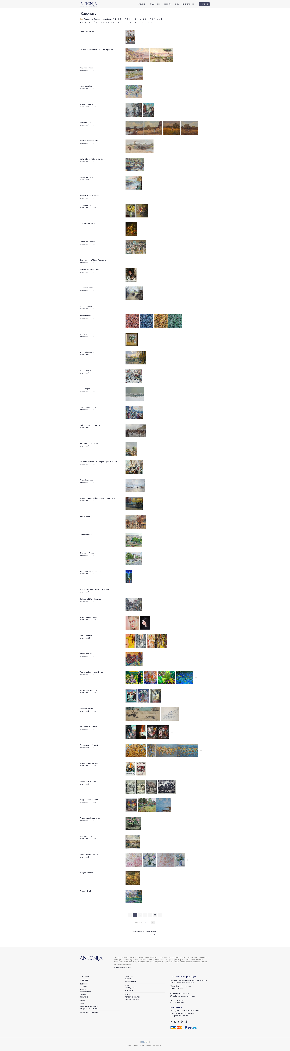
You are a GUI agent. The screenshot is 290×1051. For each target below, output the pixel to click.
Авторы (83, 1001)
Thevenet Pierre (87, 553)
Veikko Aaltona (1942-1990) (92, 571)
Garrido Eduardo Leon (89, 269)
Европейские (107, 19)
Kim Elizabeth (86, 306)
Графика (83, 987)
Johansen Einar (86, 288)
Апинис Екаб (85, 891)
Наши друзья (131, 988)
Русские (97, 19)
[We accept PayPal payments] (191, 1027)
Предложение (155, 4)
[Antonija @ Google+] (182, 1021)
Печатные (84, 997)
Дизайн (83, 994)
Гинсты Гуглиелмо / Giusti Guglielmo (96, 49)
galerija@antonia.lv (181, 993)
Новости (168, 4)
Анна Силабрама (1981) (90, 854)
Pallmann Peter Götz (89, 443)
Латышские (88, 19)
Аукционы (142, 4)
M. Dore (83, 334)
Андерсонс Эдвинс (88, 781)
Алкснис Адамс (87, 708)
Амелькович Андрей (89, 745)
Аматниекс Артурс (88, 727)
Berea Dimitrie (86, 177)
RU (193, 4)
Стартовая (84, 976)
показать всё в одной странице (145, 931)
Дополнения (130, 981)
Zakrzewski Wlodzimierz (90, 599)
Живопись (88, 13)
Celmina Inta (85, 205)
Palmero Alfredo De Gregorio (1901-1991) (98, 461)
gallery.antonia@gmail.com (184, 996)
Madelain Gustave (88, 352)
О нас (177, 4)
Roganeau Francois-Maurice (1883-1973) (98, 498)
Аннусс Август (86, 872)
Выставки (129, 979)
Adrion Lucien (86, 86)
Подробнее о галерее (122, 967)
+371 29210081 (178, 1003)
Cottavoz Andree (87, 241)
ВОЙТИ (204, 4)
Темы (82, 1003)
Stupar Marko (86, 534)
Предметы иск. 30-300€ (89, 1009)
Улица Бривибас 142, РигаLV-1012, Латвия (180, 987)
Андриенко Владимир (90, 818)
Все (81, 19)
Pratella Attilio (86, 480)
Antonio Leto (86, 122)
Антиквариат (85, 992)
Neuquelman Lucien (88, 407)
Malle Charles (86, 370)
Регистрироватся (132, 997)
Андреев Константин (89, 800)
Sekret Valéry (86, 516)
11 (155, 915)
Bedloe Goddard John (89, 141)
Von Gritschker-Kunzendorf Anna (94, 589)
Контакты (186, 4)
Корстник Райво (87, 68)
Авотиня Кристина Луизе (91, 672)
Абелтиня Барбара (88, 617)
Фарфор (83, 989)
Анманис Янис (86, 836)
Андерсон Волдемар (89, 763)
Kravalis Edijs (85, 315)
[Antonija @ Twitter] (171, 1021)
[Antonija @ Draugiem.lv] (186, 1021)
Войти (128, 994)
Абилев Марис (86, 635)
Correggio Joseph (87, 223)
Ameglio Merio (86, 104)
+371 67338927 (178, 1000)
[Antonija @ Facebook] (178, 1021)
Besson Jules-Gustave (89, 195)
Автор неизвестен (88, 690)
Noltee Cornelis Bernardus (91, 425)
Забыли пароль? (132, 1000)
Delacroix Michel (87, 31)
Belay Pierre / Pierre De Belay (93, 159)
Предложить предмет (89, 1012)
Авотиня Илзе (86, 654)
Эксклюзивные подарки (90, 1006)
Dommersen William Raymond (93, 260)
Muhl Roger (85, 388)
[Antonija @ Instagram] (175, 1021)
